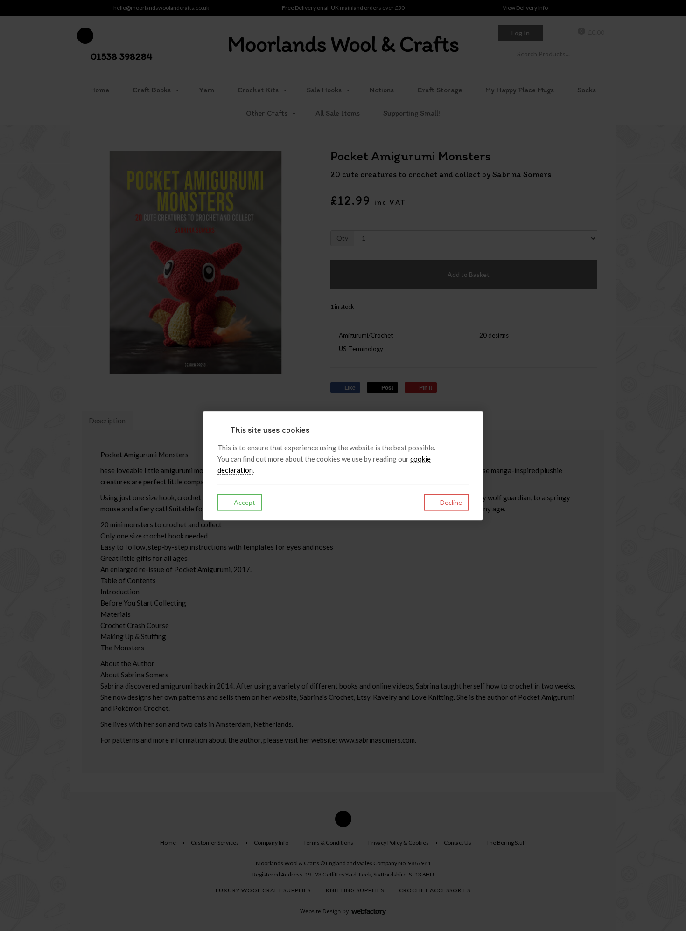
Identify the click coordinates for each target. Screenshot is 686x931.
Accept (243, 502)
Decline (450, 502)
